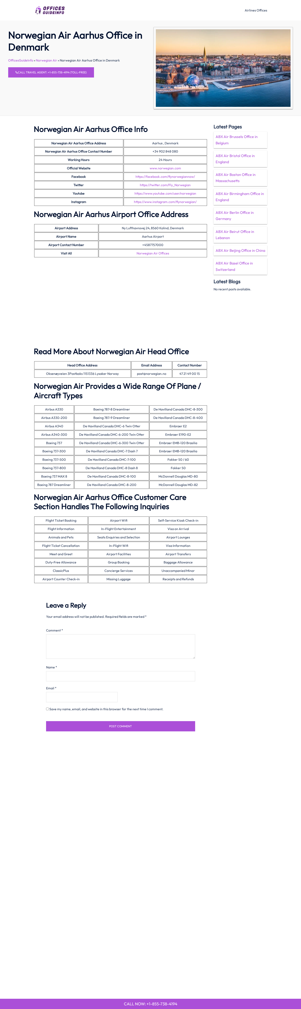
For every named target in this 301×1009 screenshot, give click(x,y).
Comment (54, 630)
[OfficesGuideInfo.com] (50, 10)
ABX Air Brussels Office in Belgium (237, 139)
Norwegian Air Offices (153, 253)
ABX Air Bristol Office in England (235, 158)
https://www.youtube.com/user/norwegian (165, 193)
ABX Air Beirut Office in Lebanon (235, 234)
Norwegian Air (46, 60)
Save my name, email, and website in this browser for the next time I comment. (106, 709)
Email (51, 688)
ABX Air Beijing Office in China (240, 250)
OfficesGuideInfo (20, 60)
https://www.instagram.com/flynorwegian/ (165, 202)
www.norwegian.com (165, 168)
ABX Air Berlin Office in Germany (235, 215)
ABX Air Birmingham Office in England (240, 196)
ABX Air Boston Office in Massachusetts (236, 177)
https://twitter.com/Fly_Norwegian (165, 185)
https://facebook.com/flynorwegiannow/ (165, 176)
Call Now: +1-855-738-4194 (150, 1003)
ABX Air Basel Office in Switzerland (234, 266)
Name (51, 667)
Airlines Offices (256, 10)
